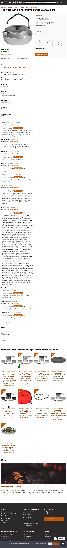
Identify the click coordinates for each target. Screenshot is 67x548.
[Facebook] (45, 513)
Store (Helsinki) (40, 41)
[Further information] (36, 22)
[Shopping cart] (61, 2)
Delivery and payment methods (10, 540)
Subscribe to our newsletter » (53, 519)
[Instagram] (48, 513)
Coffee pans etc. (26, 7)
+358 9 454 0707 (30, 512)
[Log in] (58, 2)
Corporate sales (28, 525)
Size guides (48, 536)
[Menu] (2, 2)
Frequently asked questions (31, 523)
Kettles (35, 7)
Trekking (10, 7)
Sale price (38, 15)
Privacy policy (27, 538)
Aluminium (4, 86)
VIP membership (28, 536)
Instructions (5, 538)
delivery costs (52, 18)
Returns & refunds (7, 534)
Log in (25, 534)
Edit (50, 544)
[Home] (13, 2)
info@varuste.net (27, 514)
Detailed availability (7, 54)
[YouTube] (52, 513)
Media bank (48, 538)
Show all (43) (5, 323)
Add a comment (16, 323)
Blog (46, 534)
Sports (3, 7)
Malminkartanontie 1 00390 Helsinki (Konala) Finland (8, 512)
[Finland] (64, 2)
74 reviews (22, 67)
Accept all (55, 544)
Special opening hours (8, 526)
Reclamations (5, 536)
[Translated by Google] (7, 128)
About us (47, 540)
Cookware (17, 7)
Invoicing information (29, 527)
